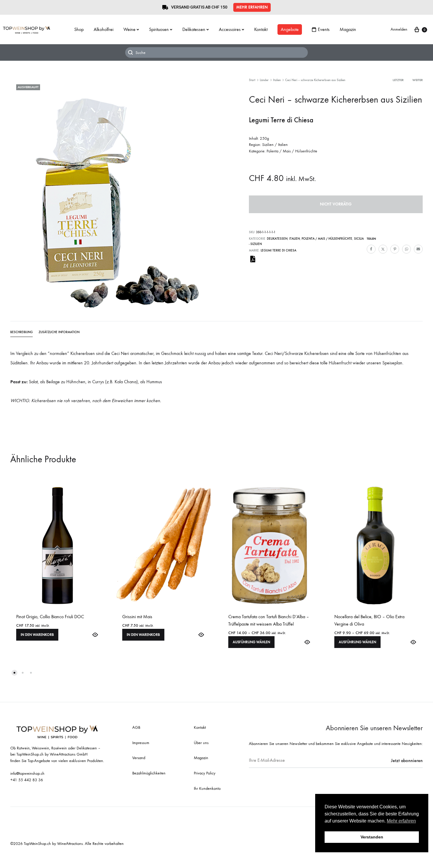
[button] (252, 7)
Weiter (417, 80)
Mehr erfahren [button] (401, 820)
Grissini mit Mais (137, 616)
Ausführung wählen (251, 642)
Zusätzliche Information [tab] (59, 332)
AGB (136, 727)
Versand (138, 757)
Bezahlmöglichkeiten (149, 773)
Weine (129, 29)
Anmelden (399, 29)
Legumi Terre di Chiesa (278, 250)
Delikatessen (193, 29)
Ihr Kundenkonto (207, 788)
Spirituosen (159, 29)
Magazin (348, 29)
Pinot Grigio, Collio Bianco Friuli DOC (50, 616)
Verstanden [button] (372, 837)
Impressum (140, 742)
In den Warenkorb (37, 635)
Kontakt (260, 29)
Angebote (290, 29)
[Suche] (216, 52)
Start (252, 80)
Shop (79, 29)
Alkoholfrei (103, 29)
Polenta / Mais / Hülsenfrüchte (327, 239)
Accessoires (230, 29)
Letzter (398, 80)
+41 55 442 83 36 (26, 779)
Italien (277, 80)
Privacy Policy (204, 773)
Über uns (201, 742)
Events (324, 29)
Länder (264, 80)
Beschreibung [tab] (21, 332)
